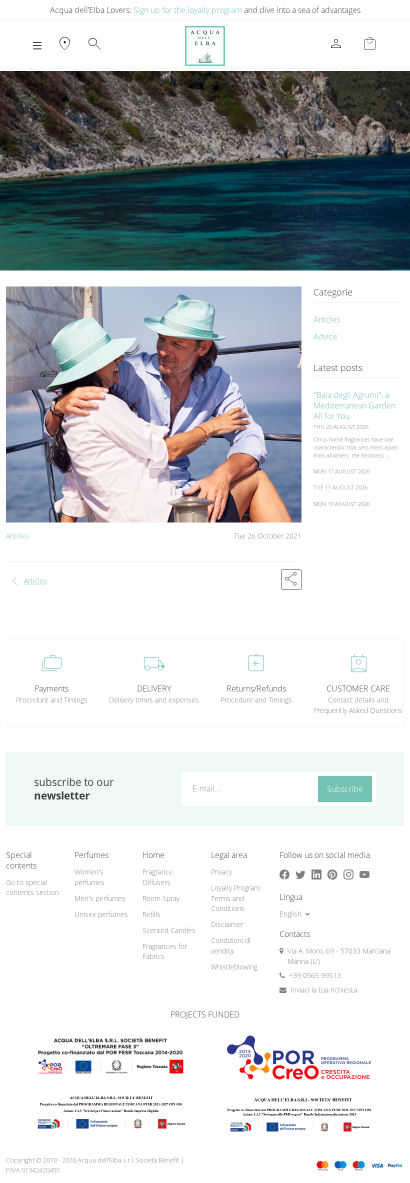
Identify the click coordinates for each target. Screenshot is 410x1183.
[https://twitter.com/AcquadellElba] (301, 874)
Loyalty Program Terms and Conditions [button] (235, 898)
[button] (292, 580)
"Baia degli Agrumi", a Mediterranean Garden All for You (355, 406)
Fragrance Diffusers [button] (157, 877)
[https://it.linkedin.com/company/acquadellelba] (317, 874)
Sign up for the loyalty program (188, 10)
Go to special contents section (32, 888)
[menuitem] (102, 877)
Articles (17, 535)
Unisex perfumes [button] (101, 914)
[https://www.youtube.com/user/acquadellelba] (365, 874)
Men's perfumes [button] (100, 898)
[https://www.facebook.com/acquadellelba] (285, 874)
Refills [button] (151, 914)
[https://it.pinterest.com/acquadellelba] (333, 874)
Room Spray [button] (161, 898)
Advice (326, 336)
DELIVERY (154, 688)
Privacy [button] (221, 871)
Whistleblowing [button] (234, 967)
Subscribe (345, 789)
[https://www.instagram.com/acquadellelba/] (349, 874)
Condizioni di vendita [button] (230, 946)
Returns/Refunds (256, 688)
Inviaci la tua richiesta (323, 989)
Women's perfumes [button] (89, 877)
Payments (51, 688)
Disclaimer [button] (227, 924)
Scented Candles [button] (169, 930)
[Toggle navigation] (37, 46)
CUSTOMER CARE (358, 688)
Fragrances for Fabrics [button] (164, 952)
